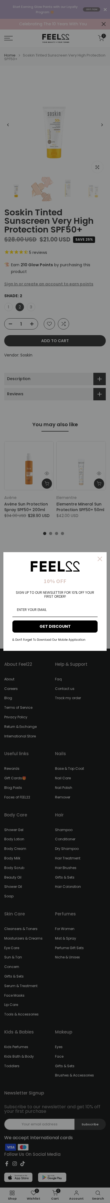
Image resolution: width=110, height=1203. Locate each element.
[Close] (100, 559)
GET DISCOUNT (55, 626)
